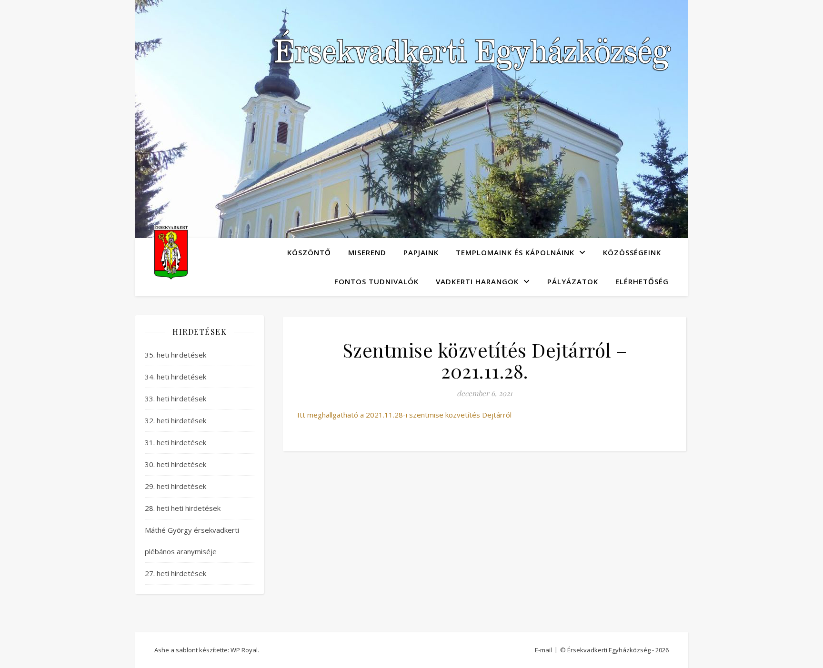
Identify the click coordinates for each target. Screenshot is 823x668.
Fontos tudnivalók (376, 281)
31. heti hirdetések (175, 442)
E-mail (543, 650)
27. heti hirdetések (175, 573)
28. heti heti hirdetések (183, 508)
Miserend (367, 252)
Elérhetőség (642, 281)
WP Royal (244, 650)
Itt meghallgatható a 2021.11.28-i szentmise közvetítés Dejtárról (404, 414)
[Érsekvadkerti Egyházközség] (171, 252)
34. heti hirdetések (175, 376)
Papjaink (421, 252)
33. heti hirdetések (175, 398)
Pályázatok (572, 281)
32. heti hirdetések (175, 420)
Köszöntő (309, 252)
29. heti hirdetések (175, 486)
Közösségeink (632, 252)
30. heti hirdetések (175, 464)
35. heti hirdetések (175, 354)
